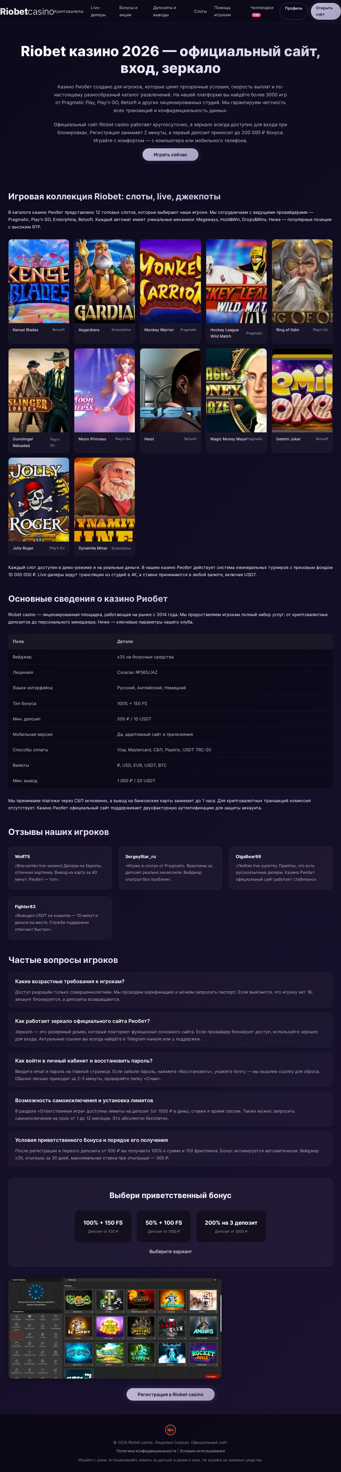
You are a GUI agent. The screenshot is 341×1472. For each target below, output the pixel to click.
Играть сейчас (170, 154)
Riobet (27, 11)
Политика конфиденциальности (146, 1451)
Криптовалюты (68, 11)
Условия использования (202, 1451)
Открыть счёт (324, 11)
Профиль (293, 8)
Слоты (200, 11)
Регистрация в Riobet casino (171, 1394)
